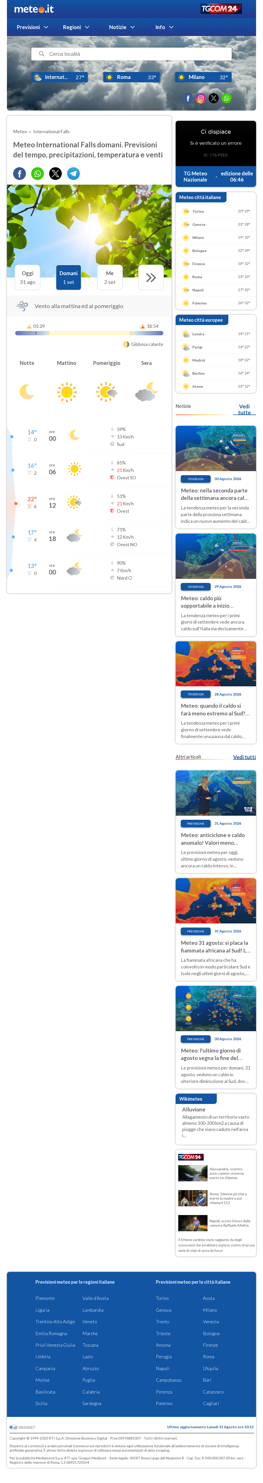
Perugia (164, 1356)
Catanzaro (213, 1392)
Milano (210, 1310)
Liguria (42, 1310)
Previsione (195, 823)
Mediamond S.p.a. (49, 1458)
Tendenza (196, 479)
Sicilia (41, 1403)
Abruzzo (90, 1368)
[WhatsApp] (226, 98)
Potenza (164, 1392)
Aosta (209, 1298)
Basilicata (45, 1392)
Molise (42, 1380)
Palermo (164, 1403)
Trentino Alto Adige (55, 1321)
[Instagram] (201, 98)
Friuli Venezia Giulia (55, 1345)
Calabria (91, 1392)
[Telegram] (73, 173)
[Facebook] (188, 98)
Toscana (90, 1345)
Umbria (42, 1356)
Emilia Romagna (51, 1333)
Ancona (163, 1345)
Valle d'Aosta (95, 1298)
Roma (208, 1356)
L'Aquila (210, 1368)
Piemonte (45, 1298)
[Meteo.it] (34, 9)
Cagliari (211, 1403)
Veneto (89, 1321)
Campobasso (169, 1380)
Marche (90, 1333)
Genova (163, 1310)
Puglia (88, 1380)
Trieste (163, 1333)
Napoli (163, 1368)
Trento (163, 1321)
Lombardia (93, 1310)
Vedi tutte (244, 409)
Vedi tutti (244, 757)
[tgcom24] (221, 9)
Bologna (211, 1333)
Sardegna (91, 1403)
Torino (162, 1298)
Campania (45, 1368)
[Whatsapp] (37, 173)
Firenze (210, 1345)
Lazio (87, 1356)
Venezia (211, 1321)
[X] (214, 98)
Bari (207, 1380)
